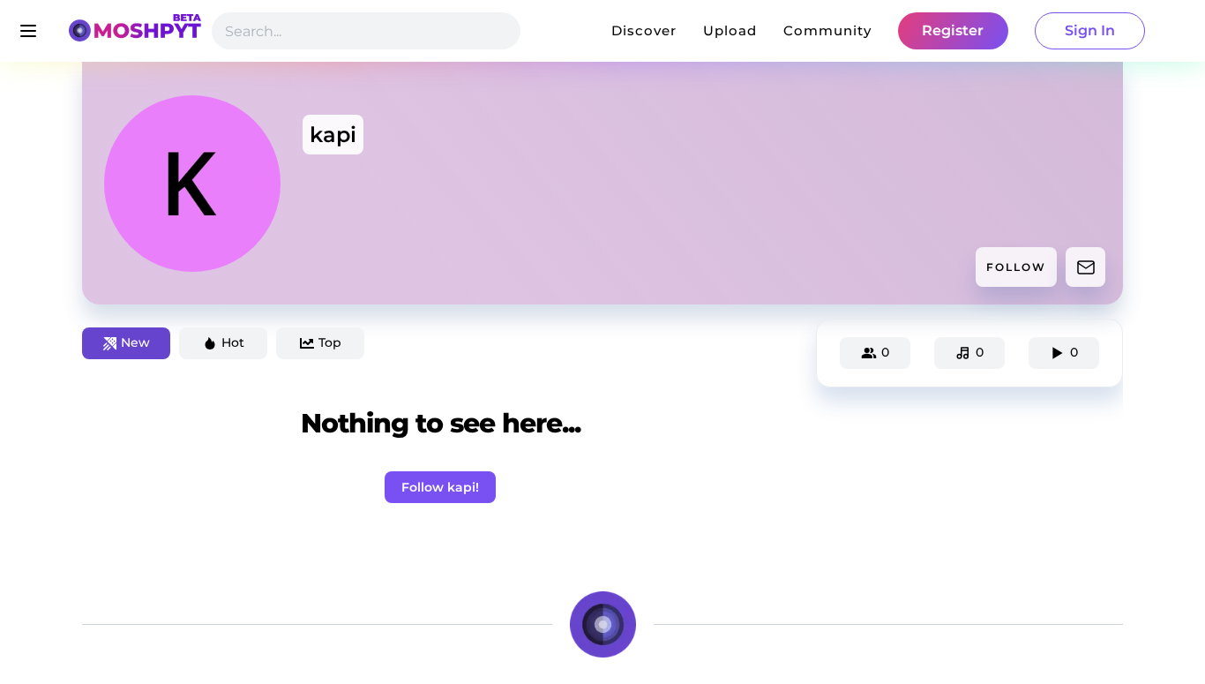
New (135, 342)
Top (329, 342)
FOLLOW (1016, 267)
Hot (232, 342)
